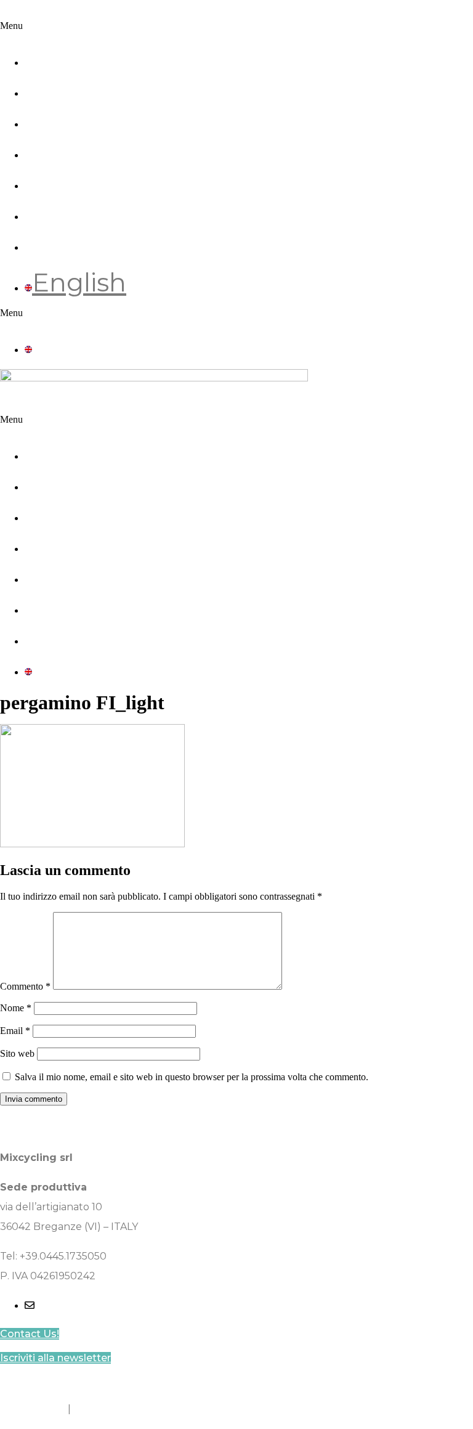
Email (15, 1030)
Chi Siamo (90, 56)
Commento (25, 986)
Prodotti (78, 149)
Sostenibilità (104, 118)
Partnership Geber (145, 87)
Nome (15, 1008)
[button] (236, 25)
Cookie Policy (32, 1409)
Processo (83, 180)
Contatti (77, 241)
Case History (105, 210)
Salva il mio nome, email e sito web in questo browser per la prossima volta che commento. (191, 1077)
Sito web (17, 1053)
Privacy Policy (107, 1409)
